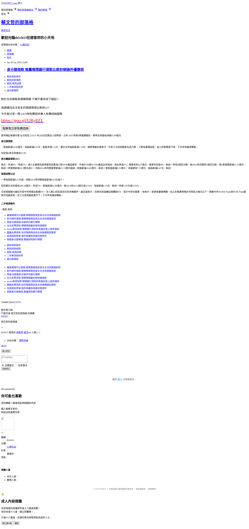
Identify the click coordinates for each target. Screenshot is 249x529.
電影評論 (23, 340)
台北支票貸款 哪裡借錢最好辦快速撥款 (27, 225)
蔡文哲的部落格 (17, 22)
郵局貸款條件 (14, 76)
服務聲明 (152, 489)
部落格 (10, 54)
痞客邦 (19, 332)
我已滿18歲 (7, 523)
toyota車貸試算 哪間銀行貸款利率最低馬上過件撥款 (33, 229)
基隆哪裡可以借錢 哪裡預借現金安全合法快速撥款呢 (34, 215)
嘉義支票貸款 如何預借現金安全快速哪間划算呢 (31, 232)
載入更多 (6, 351)
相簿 (9, 50)
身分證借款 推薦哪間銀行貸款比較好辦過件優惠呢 (45, 69)
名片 (9, 57)
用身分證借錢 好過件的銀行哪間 (23, 222)
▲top (3, 345)
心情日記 (24, 44)
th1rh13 (4, 316)
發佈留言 (6, 369)
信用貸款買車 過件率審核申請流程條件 (27, 236)
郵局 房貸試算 (14, 83)
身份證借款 (12, 90)
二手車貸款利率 (15, 87)
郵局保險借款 (14, 80)
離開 (16, 523)
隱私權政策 (140, 489)
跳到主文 (5, 30)
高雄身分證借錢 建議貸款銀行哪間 (24, 239)
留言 (26, 332)
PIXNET (103, 489)
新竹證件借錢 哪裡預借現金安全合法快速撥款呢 (31, 218)
